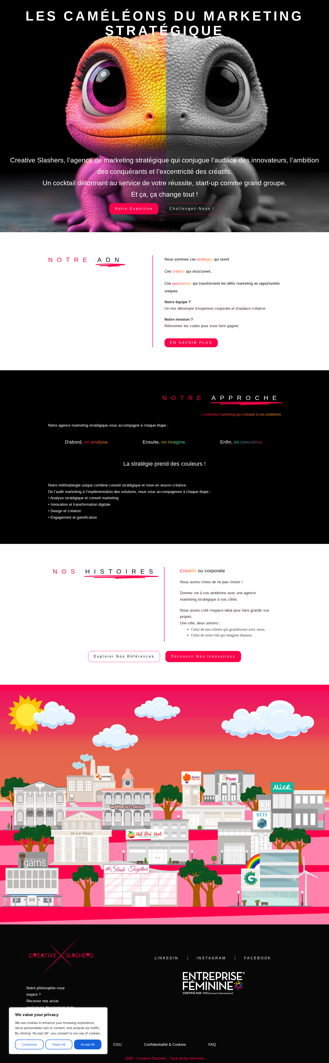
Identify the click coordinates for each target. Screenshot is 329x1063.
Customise (29, 1044)
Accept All (87, 1044)
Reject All (58, 1044)
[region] (58, 1030)
